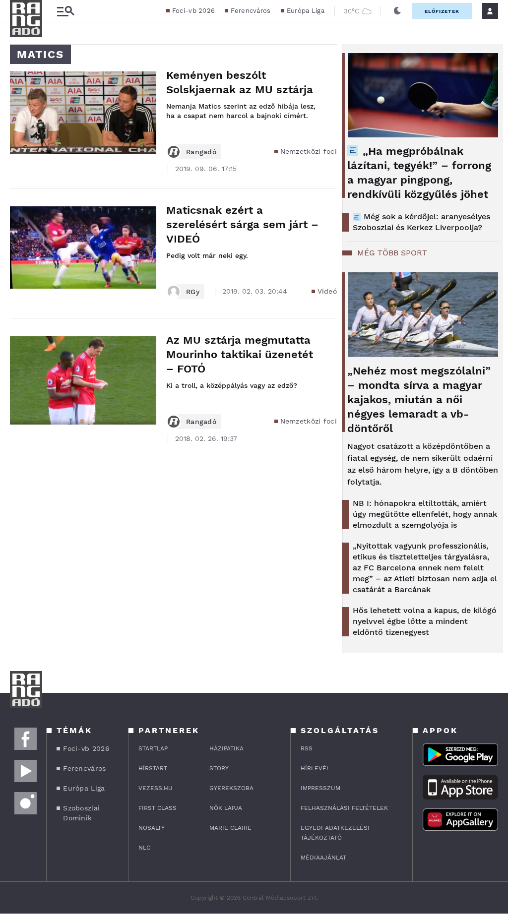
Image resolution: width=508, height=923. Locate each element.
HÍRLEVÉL (315, 768)
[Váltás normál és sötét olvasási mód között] (397, 11)
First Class (157, 807)
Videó (327, 291)
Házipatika (226, 748)
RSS (307, 748)
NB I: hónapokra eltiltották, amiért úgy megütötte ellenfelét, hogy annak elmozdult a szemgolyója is (425, 514)
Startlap (153, 748)
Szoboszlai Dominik (81, 813)
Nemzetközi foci (308, 151)
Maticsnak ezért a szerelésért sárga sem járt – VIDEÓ (242, 224)
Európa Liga (305, 10)
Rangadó (201, 152)
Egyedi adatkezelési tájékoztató (335, 832)
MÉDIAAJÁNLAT (323, 857)
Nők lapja (225, 807)
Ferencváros (250, 10)
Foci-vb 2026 (193, 10)
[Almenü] (65, 11)
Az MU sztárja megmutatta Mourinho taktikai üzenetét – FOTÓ (239, 354)
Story (219, 768)
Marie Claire (230, 827)
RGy (192, 292)
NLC (144, 847)
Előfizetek (442, 11)
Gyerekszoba (231, 788)
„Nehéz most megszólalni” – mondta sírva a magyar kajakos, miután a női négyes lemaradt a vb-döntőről (419, 399)
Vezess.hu (155, 788)
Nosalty (151, 827)
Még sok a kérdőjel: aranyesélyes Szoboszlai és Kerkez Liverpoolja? (421, 222)
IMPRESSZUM (320, 788)
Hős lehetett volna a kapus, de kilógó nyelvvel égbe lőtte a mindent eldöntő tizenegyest (425, 621)
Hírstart (152, 768)
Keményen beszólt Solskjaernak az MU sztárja (239, 82)
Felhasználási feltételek (344, 807)
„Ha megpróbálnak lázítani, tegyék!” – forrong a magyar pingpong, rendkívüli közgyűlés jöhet (419, 172)
